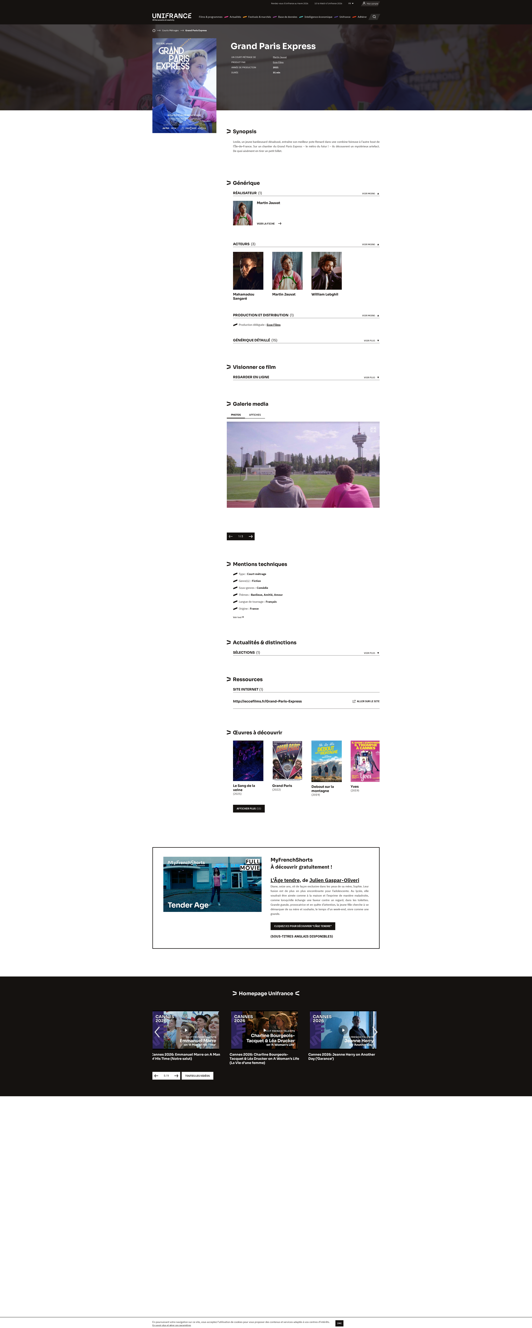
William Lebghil (324, 294)
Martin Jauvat (280, 57)
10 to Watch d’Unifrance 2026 (328, 3)
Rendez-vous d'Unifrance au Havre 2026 (289, 3)
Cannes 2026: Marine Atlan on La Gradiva (266, 1054)
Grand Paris (282, 786)
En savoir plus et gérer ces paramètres (171, 1325)
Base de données (287, 16)
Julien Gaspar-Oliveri (334, 880)
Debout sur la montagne (322, 789)
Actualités (235, 16)
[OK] (339, 1323)
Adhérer (362, 16)
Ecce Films (278, 62)
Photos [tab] (236, 414)
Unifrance (345, 16)
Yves (355, 787)
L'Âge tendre (285, 880)
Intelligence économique (318, 16)
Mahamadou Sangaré (243, 296)
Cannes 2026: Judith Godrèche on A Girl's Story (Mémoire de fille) (340, 1056)
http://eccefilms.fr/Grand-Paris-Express (267, 701)
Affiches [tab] (255, 414)
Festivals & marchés (259, 16)
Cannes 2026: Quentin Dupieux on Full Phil (184, 1056)
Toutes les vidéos (197, 1075)
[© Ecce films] (303, 465)
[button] (373, 430)
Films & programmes (210, 16)
